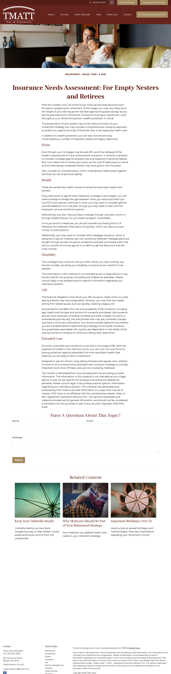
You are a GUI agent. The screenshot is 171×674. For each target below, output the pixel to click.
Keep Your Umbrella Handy (34, 521)
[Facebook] (112, 2)
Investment (50, 654)
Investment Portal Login (154, 2)
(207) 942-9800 (16, 651)
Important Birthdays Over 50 (131, 521)
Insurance (49, 659)
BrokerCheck (134, 648)
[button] (51, 14)
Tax (46, 662)
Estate (48, 656)
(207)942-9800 (99, 2)
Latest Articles (51, 671)
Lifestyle (48, 668)
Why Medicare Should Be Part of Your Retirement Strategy (84, 523)
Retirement (50, 651)
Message (17, 437)
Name (15, 421)
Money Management (54, 665)
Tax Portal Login (127, 2)
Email (90, 421)
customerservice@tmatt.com (16, 669)
